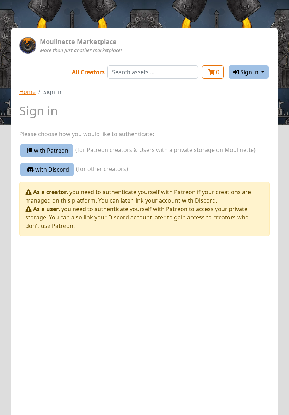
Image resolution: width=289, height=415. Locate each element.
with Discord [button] (51, 169)
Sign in (249, 72)
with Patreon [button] (50, 150)
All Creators (88, 72)
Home (27, 92)
